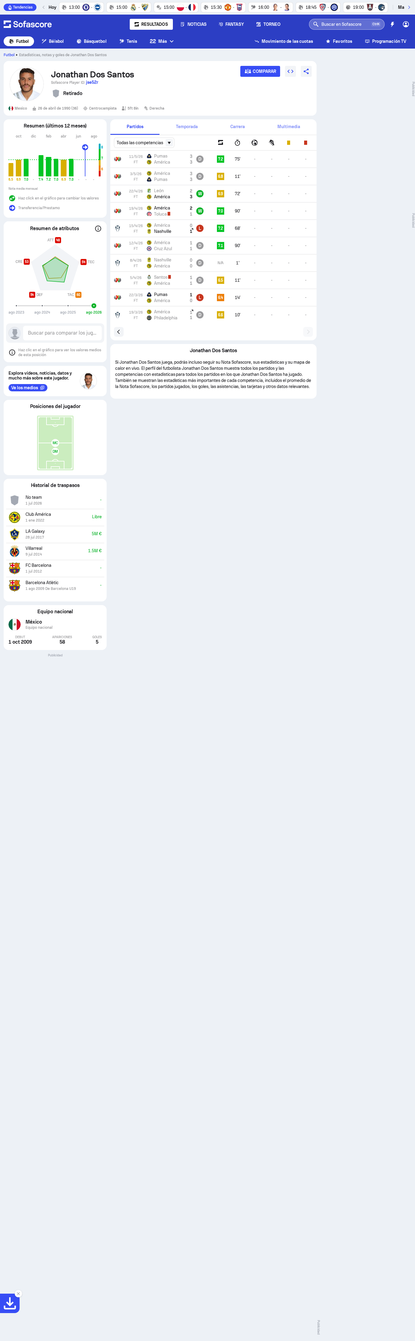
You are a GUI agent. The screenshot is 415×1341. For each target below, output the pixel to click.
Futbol (22, 41)
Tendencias (23, 7)
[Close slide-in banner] (18, 1293)
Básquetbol (95, 41)
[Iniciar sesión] (405, 24)
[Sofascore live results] (28, 24)
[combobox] (144, 143)
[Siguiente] (409, 7)
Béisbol (56, 41)
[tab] (134, 127)
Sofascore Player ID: (74, 82)
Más (158, 41)
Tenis (132, 41)
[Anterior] (44, 7)
